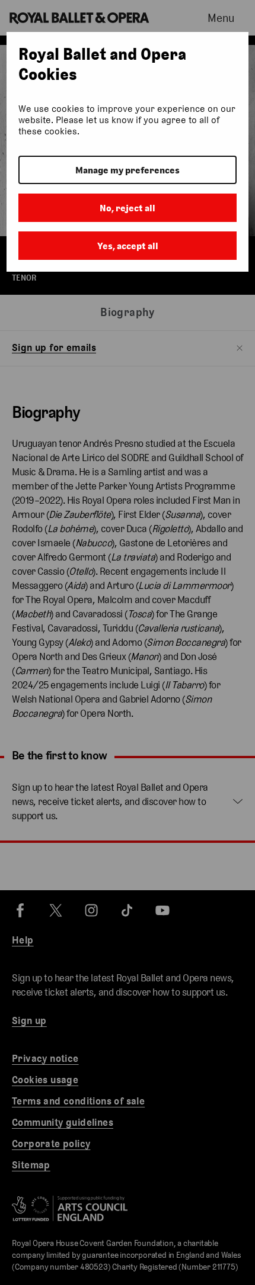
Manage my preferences (127, 170)
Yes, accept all (127, 246)
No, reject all (127, 208)
